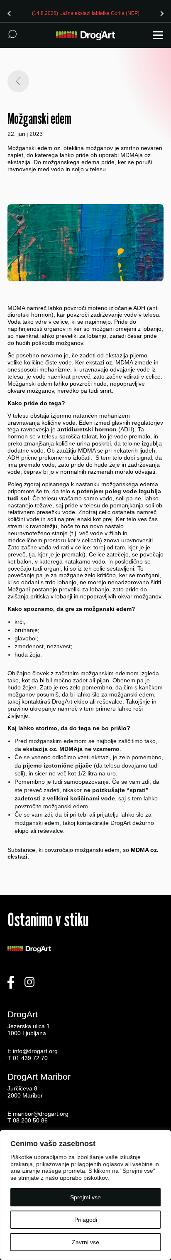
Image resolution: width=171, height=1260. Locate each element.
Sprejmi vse (85, 1197)
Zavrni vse (85, 1242)
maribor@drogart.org (40, 1113)
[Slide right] (161, 13)
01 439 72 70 (30, 1058)
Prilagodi (85, 1219)
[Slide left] (9, 13)
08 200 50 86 (30, 1120)
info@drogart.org (35, 1051)
